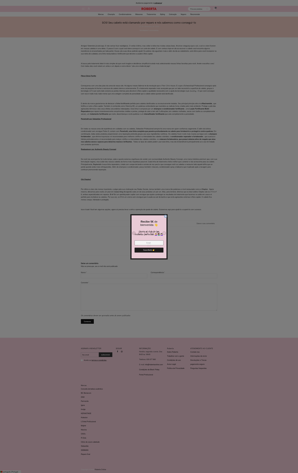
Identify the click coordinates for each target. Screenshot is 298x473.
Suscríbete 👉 (149, 250)
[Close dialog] (165, 216)
